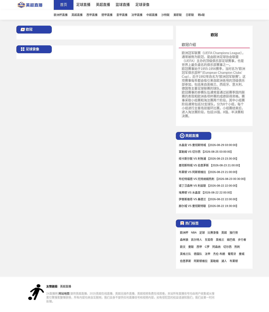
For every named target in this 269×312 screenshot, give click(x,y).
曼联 (191, 246)
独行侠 (234, 232)
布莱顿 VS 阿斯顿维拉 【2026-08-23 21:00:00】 (209, 172)
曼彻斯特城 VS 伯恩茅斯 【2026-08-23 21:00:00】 (210, 165)
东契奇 (209, 239)
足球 (202, 232)
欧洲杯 (184, 232)
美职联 (177, 14)
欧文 (183, 246)
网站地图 (64, 293)
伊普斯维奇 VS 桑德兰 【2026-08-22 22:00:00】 (209, 199)
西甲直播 (91, 14)
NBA (194, 232)
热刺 (237, 246)
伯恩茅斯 (185, 260)
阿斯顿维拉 (201, 260)
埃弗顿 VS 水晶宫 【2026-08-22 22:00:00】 (206, 192)
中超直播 (151, 14)
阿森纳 (216, 246)
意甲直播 (121, 14)
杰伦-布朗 (219, 253)
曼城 (241, 253)
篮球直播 (123, 5)
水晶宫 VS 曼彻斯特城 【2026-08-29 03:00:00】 (209, 145)
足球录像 (142, 5)
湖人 (224, 260)
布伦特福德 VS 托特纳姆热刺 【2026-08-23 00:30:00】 (213, 178)
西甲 (199, 246)
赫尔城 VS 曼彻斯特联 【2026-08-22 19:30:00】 (209, 205)
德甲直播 (106, 14)
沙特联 (165, 14)
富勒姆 (214, 260)
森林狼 (184, 239)
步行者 (242, 239)
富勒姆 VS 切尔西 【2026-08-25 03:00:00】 (206, 151)
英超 (224, 232)
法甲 (207, 253)
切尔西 (227, 246)
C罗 (207, 246)
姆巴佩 (231, 239)
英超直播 (103, 5)
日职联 (190, 14)
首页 (63, 5)
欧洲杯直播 (61, 14)
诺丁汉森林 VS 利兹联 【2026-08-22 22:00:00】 (209, 185)
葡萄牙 (232, 253)
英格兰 (220, 239)
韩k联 (201, 14)
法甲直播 (136, 14)
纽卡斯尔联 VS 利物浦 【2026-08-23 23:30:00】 (209, 158)
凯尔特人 (196, 239)
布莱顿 (234, 260)
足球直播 (83, 5)
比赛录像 (213, 232)
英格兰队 (185, 253)
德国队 (198, 253)
